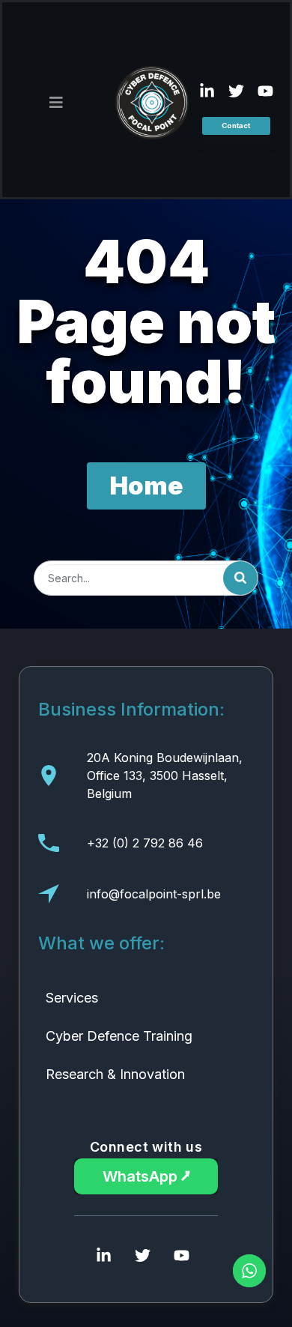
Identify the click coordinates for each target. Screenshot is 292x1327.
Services (72, 998)
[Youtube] (265, 91)
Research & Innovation (115, 1074)
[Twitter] (236, 91)
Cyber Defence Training (119, 1036)
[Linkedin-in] (206, 91)
